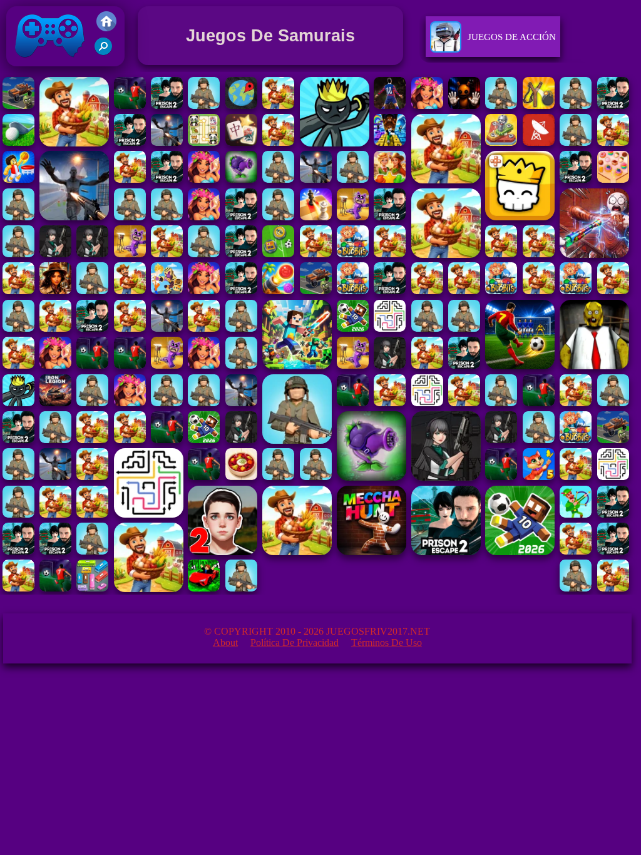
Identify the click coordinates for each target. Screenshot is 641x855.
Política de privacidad (294, 642)
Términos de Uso (386, 642)
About (225, 642)
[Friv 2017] (106, 28)
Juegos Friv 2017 (47, 69)
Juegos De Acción (512, 37)
